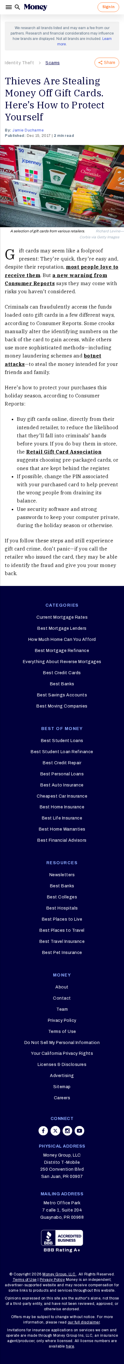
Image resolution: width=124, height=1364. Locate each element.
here (70, 1346)
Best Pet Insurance (62, 952)
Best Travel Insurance (62, 941)
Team (62, 1009)
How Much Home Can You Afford (62, 639)
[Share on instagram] (67, 1131)
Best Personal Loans (62, 774)
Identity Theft (19, 63)
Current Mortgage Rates (62, 617)
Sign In (108, 7)
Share (109, 62)
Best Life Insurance (62, 818)
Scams (52, 63)
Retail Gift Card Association (63, 452)
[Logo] (35, 7)
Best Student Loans (62, 740)
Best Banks (62, 684)
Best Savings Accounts (62, 695)
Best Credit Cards (62, 673)
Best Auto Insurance (62, 785)
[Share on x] (55, 1131)
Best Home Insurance (62, 807)
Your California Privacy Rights (62, 1053)
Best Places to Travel (62, 930)
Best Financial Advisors (62, 840)
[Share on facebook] (43, 1131)
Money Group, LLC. (59, 1274)
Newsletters (62, 875)
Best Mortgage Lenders (62, 628)
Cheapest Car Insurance (62, 796)
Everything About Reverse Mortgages (62, 661)
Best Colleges (62, 897)
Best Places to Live (62, 919)
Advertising (62, 1075)
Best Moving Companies (62, 706)
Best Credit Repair (62, 763)
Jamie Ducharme (28, 130)
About (62, 987)
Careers (62, 1098)
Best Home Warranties (62, 829)
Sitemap (62, 1087)
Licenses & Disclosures (62, 1064)
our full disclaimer (84, 1322)
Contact (62, 998)
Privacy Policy (62, 1020)
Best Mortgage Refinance (62, 650)
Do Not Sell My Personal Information (62, 1042)
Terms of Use (62, 1031)
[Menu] (9, 7)
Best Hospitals (62, 908)
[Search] (17, 7)
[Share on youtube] (79, 1131)
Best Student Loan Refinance (62, 752)
